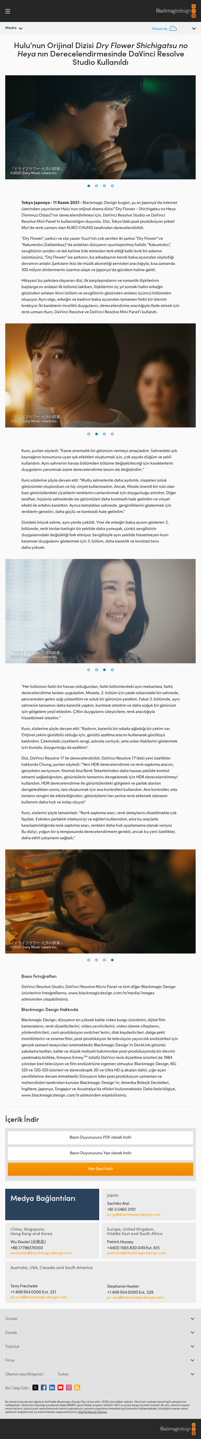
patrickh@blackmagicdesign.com (136, 1253)
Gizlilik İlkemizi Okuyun (92, 1412)
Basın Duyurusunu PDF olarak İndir (100, 1137)
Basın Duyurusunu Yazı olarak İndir (100, 1152)
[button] (89, 186)
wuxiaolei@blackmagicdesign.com (41, 1253)
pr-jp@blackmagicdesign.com (133, 1214)
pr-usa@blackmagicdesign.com (38, 1296)
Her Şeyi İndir (100, 1168)
